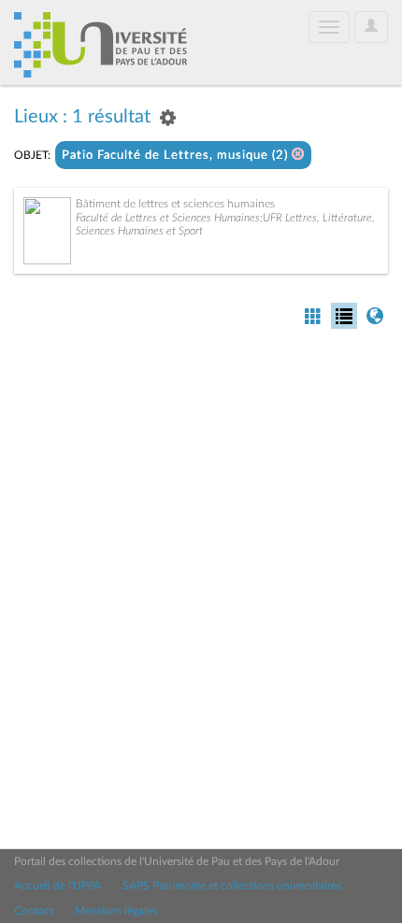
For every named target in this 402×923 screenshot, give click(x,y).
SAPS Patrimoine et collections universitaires (231, 885)
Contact (33, 910)
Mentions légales (116, 910)
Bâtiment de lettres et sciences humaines (175, 203)
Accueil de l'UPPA (57, 885)
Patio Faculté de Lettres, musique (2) (177, 155)
